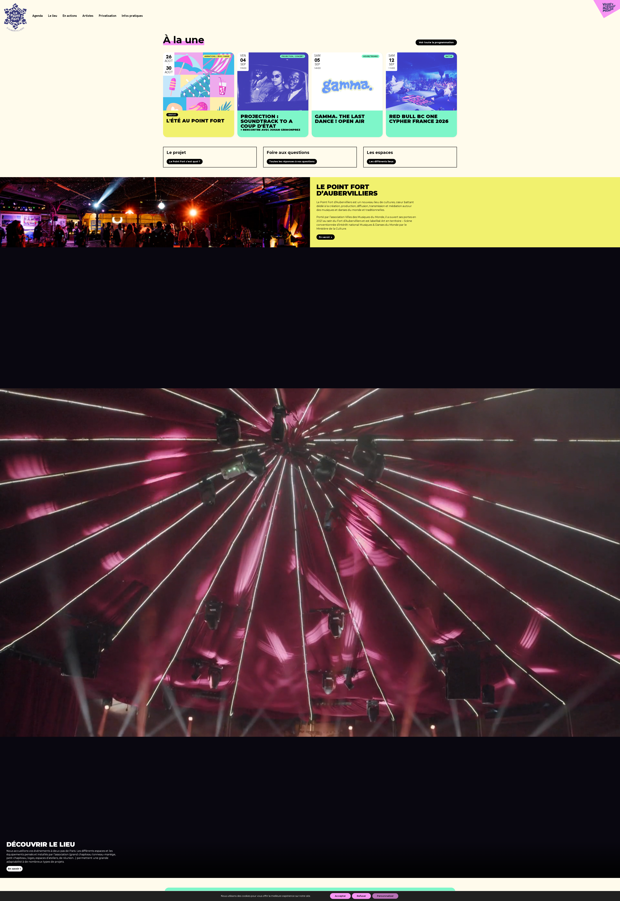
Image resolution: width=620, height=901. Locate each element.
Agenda (37, 16)
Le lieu (52, 16)
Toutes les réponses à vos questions (292, 161)
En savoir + (325, 237)
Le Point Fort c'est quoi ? (184, 161)
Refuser (361, 896)
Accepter (340, 896)
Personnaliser (385, 896)
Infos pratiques (132, 16)
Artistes (87, 16)
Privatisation (107, 16)
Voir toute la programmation (436, 42)
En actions (70, 16)
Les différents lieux (381, 161)
